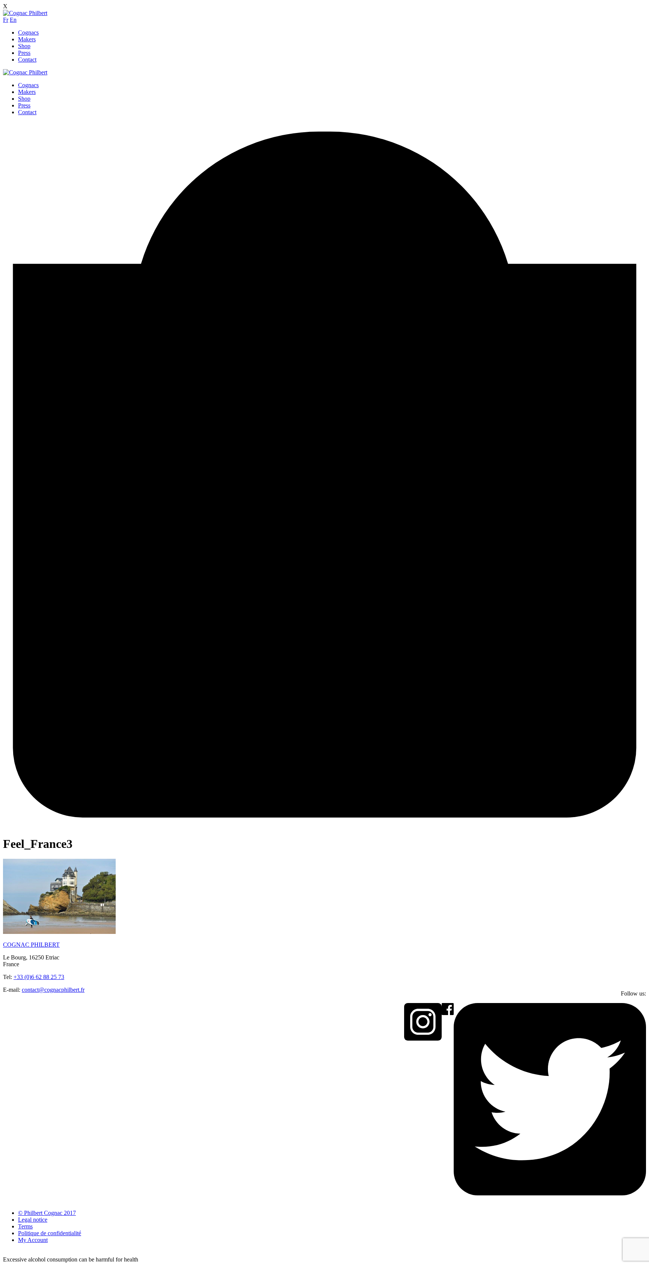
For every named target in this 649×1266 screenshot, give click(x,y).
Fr (5, 20)
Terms (25, 1226)
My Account (33, 1240)
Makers (27, 39)
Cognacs (28, 32)
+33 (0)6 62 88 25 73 (39, 977)
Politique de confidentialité (49, 1233)
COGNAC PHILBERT (31, 944)
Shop (24, 46)
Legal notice (32, 1219)
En (13, 20)
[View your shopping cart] (324, 825)
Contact (27, 59)
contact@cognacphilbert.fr (53, 990)
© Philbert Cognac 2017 (47, 1213)
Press (24, 53)
